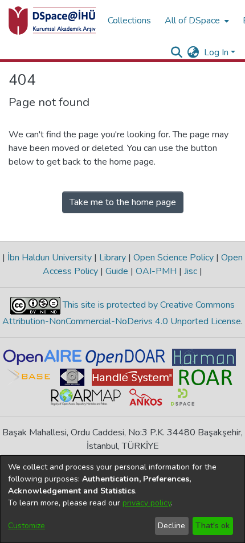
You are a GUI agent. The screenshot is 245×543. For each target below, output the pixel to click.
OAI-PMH (156, 271)
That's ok (212, 525)
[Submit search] (177, 52)
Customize (26, 525)
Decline (171, 525)
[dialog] (122, 499)
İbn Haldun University (49, 257)
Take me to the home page (123, 202)
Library (112, 257)
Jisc (190, 271)
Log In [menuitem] (216, 52)
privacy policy (146, 502)
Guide (116, 271)
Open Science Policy (173, 257)
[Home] (52, 20)
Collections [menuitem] (129, 20)
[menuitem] (195, 20)
